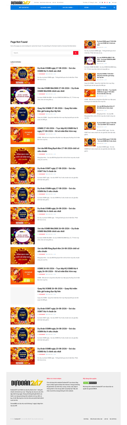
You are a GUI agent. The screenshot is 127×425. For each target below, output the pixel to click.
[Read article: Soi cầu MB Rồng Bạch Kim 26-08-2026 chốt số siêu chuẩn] (23, 255)
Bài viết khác (60, 2)
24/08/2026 (50, 354)
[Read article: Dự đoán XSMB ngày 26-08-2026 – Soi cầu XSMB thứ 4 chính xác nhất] (23, 215)
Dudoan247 (18, 419)
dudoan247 (42, 74)
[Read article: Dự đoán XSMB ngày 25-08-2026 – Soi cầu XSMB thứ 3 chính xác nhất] (23, 356)
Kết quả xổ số (24, 7)
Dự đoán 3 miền (46, 7)
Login (114, 2)
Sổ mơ (86, 7)
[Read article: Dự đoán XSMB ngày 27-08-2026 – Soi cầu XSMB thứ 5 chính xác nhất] (23, 75)
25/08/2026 (50, 214)
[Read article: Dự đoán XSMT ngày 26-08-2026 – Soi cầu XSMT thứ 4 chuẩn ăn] (23, 316)
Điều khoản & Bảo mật (45, 2)
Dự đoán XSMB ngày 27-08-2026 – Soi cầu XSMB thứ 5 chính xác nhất (106, 43)
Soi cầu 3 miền (67, 7)
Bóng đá (103, 7)
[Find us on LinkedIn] (109, 2)
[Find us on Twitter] (102, 2)
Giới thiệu (36, 2)
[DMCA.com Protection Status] (90, 383)
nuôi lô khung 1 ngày (30, 403)
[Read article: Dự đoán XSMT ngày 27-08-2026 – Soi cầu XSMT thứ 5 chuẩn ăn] (23, 175)
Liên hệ (54, 2)
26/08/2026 (50, 74)
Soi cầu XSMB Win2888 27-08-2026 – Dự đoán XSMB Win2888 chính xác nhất (106, 59)
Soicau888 (14, 403)
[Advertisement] (63, 24)
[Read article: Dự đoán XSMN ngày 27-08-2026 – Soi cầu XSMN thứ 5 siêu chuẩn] (23, 195)
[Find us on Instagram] (107, 2)
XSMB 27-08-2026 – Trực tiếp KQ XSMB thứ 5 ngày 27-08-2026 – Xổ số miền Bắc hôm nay (106, 91)
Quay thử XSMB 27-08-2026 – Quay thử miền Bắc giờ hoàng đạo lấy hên (105, 75)
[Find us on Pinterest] (104, 2)
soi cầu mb (20, 403)
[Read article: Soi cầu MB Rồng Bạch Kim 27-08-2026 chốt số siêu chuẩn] (23, 155)
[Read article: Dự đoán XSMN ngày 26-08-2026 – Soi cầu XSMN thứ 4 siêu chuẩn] (23, 336)
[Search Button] (114, 7)
